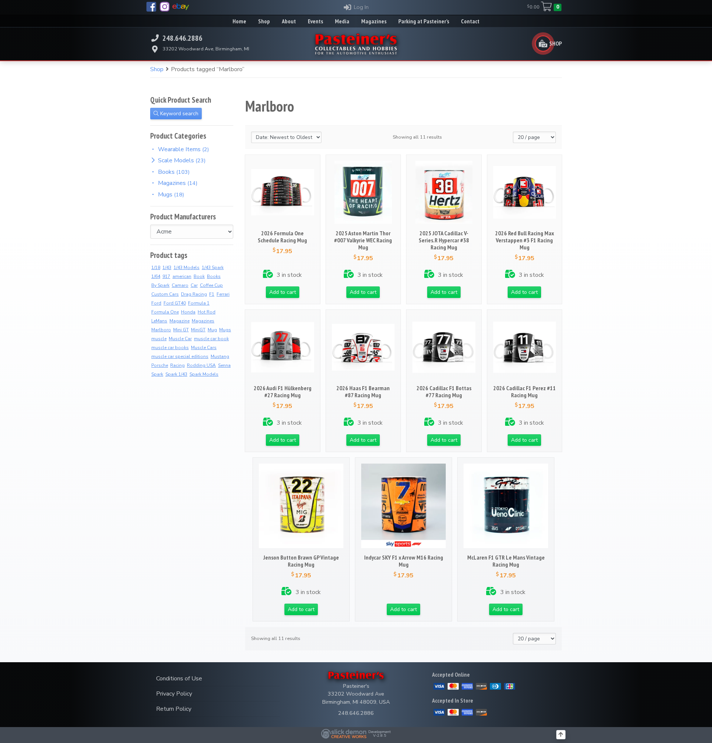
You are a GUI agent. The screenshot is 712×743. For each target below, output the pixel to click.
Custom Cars (165, 294)
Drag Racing (194, 294)
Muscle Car (180, 339)
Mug (212, 330)
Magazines (203, 321)
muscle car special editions (179, 356)
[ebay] (180, 6)
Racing (177, 365)
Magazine (179, 321)
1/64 (155, 276)
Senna (224, 365)
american (181, 276)
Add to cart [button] (282, 292)
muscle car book (211, 339)
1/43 (166, 268)
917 (166, 276)
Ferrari (223, 294)
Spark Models (203, 374)
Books (214, 276)
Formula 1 (199, 303)
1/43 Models (187, 268)
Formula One (165, 312)
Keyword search (178, 113)
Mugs (225, 330)
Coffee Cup (211, 285)
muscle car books (170, 348)
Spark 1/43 (176, 374)
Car (194, 285)
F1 (211, 294)
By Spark (160, 285)
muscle (159, 339)
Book (199, 276)
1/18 (155, 268)
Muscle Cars (204, 348)
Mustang (220, 356)
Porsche (159, 365)
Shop (157, 69)
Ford (156, 303)
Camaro (180, 285)
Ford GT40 (175, 303)
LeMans (159, 321)
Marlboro (161, 330)
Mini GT (181, 330)
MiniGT (198, 330)
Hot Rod (206, 312)
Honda (188, 312)
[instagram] (164, 6)
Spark (157, 374)
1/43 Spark (213, 268)
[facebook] (151, 6)
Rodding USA (201, 365)
